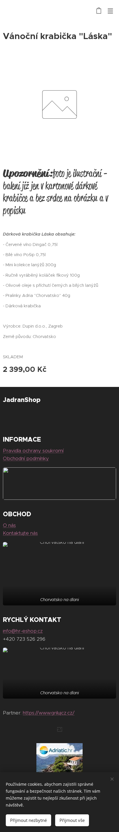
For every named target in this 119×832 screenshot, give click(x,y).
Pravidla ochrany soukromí (33, 450)
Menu (110, 10)
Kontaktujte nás (20, 533)
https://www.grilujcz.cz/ (49, 713)
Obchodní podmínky (26, 458)
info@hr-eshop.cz (23, 631)
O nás (9, 525)
